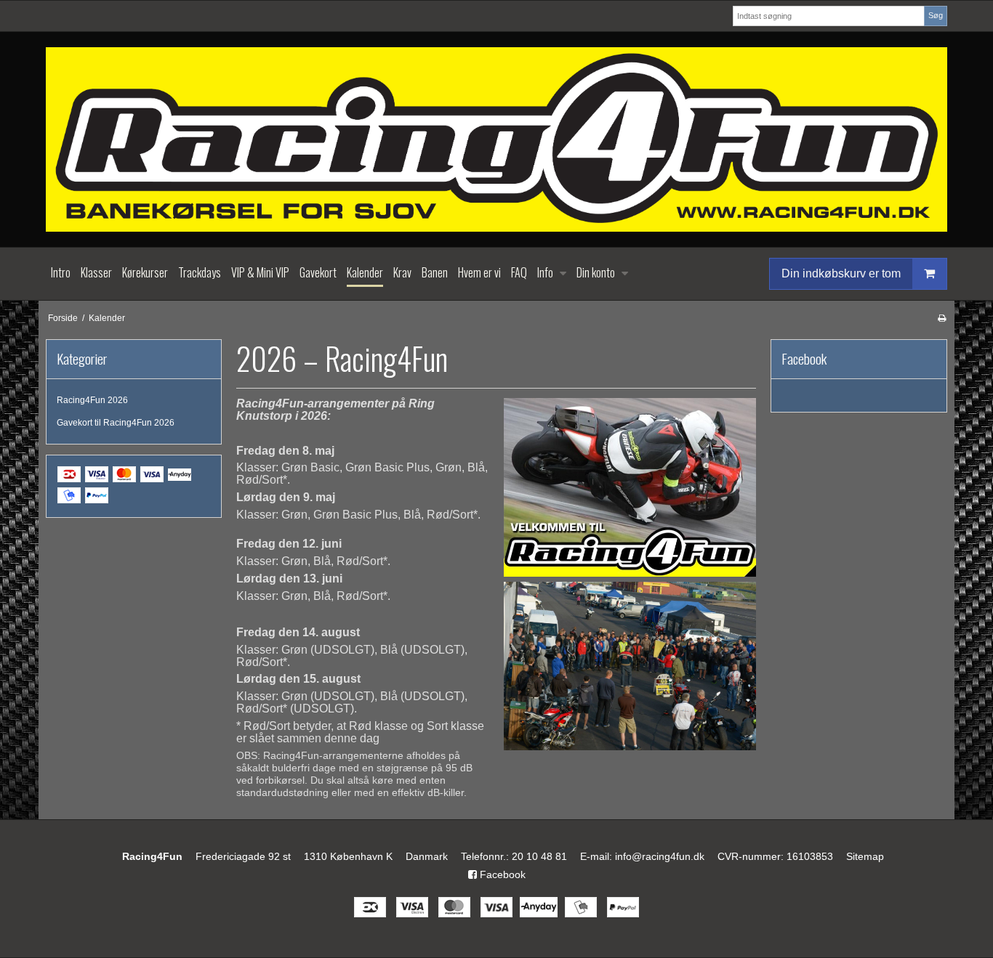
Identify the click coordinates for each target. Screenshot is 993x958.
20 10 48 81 (539, 856)
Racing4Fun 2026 (92, 400)
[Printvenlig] (941, 318)
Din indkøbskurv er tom (841, 273)
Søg (935, 15)
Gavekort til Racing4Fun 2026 (115, 423)
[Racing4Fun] (496, 139)
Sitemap (865, 856)
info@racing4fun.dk (659, 856)
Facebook (501, 874)
